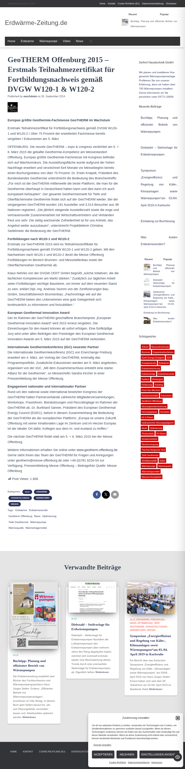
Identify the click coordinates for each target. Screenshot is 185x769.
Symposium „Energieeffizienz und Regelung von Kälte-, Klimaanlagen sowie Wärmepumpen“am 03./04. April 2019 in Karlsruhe (159, 299)
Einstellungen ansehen (159, 754)
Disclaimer (171, 3)
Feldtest (145, 379)
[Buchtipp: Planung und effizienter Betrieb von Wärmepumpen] (34, 615)
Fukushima (166, 395)
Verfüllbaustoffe (149, 461)
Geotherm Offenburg (20, 516)
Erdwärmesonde (38, 510)
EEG (169, 357)
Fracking (159, 385)
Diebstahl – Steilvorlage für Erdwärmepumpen (164, 283)
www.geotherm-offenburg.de (97, 450)
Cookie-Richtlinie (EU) (129, 3)
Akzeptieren (103, 754)
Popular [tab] (164, 14)
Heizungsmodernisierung (154, 406)
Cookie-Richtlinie (117, 762)
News (79, 41)
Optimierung (49, 516)
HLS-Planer (147, 417)
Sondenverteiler (149, 439)
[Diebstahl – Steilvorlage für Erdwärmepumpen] (92, 596)
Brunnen (146, 352)
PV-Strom (161, 433)
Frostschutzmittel (150, 395)
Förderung (147, 385)
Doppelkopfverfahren (163, 352)
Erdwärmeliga (148, 374)
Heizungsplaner (149, 412)
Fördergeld (157, 379)
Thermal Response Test (153, 450)
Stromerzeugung (150, 444)
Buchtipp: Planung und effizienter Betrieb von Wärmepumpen (159, 124)
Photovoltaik (148, 433)
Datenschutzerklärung (139, 762)
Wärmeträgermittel (36, 527)
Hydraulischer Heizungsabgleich (158, 423)
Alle (27, 492)
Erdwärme (27, 41)
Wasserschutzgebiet (152, 477)
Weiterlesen (29, 717)
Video (66, 41)
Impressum (156, 762)
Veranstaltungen (20, 498)
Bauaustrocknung (160, 347)
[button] (178, 718)
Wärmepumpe (48, 41)
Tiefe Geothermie (18, 522)
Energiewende (149, 363)
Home (103, 3)
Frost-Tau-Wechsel (151, 390)
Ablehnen (127, 754)
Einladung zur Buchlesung (158, 221)
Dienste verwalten (102, 745)
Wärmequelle (16, 527)
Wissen (14, 504)
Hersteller (165, 412)
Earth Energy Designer (153, 357)
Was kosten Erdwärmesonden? (164, 320)
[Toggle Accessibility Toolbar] (177, 757)
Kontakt (111, 3)
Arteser (145, 347)
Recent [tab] (133, 14)
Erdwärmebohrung (151, 368)
